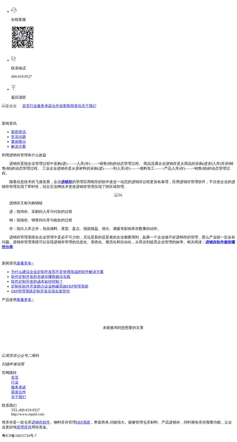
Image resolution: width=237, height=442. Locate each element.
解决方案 (18, 146)
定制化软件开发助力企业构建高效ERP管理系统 (49, 286)
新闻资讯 (74, 106)
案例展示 (18, 142)
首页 (26, 106)
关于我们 (88, 106)
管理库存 (24, 427)
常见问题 (18, 137)
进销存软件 (40, 422)
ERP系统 (83, 422)
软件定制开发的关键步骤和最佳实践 (40, 277)
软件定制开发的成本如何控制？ (37, 281)
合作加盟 (59, 106)
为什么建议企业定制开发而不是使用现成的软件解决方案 (57, 272)
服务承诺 (44, 106)
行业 (33, 106)
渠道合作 (18, 392)
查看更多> (25, 263)
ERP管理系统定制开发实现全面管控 (40, 291)
